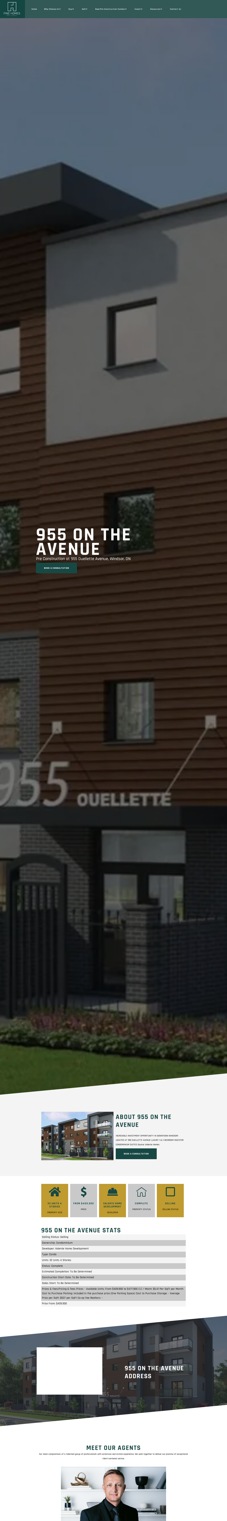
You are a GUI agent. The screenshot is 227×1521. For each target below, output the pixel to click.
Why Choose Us (51, 9)
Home (34, 9)
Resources (155, 9)
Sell (84, 9)
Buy (70, 9)
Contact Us (175, 9)
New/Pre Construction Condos (110, 9)
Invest (138, 9)
